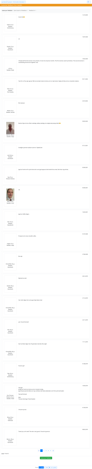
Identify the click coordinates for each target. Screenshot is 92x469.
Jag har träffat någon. (23, 214)
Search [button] (10, 2)
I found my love (22, 409)
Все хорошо (21, 103)
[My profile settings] (89, 2)
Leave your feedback (7, 10)
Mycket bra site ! (22, 278)
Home (4, 2)
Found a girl (21, 366)
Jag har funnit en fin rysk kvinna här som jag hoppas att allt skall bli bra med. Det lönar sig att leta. (43, 169)
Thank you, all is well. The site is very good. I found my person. (34, 431)
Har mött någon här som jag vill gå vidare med (30, 300)
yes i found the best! (23, 322)
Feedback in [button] (32, 10)
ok (19, 39)
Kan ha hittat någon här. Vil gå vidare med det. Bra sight (32, 344)
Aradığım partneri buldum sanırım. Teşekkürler (30, 147)
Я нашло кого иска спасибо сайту (27, 236)
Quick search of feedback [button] (20, 10)
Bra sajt (20, 256)
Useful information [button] (20, 2)
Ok (19, 189)
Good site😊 (21, 17)
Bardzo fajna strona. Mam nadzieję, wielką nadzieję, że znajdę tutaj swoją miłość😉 (39, 123)
